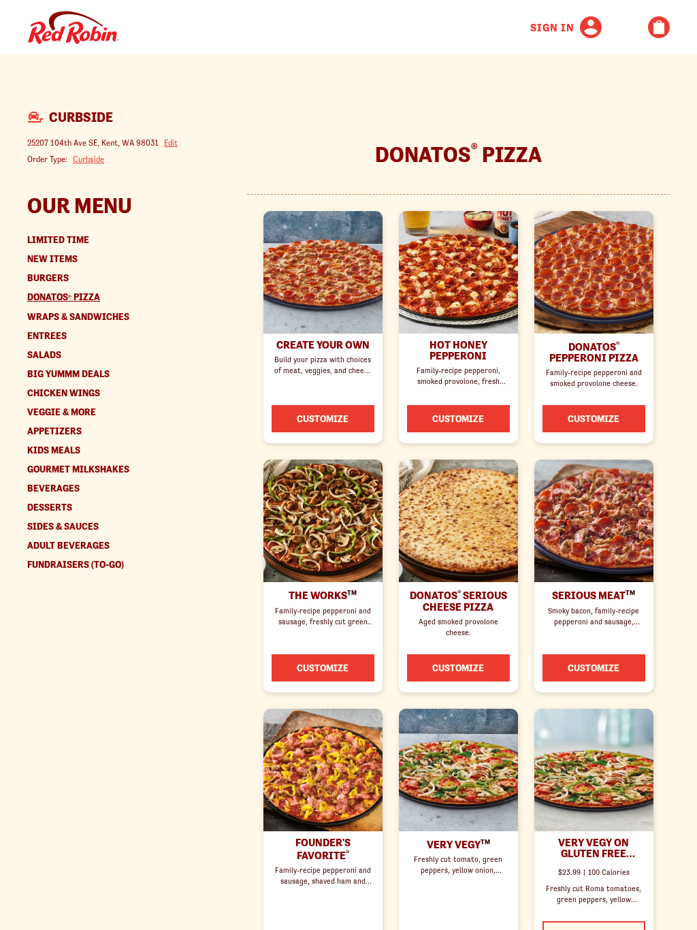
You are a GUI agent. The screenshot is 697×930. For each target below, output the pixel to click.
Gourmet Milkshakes (78, 469)
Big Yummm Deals (68, 374)
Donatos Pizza (63, 297)
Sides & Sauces (63, 526)
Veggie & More (61, 412)
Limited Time (58, 240)
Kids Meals (53, 450)
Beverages (53, 488)
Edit (171, 143)
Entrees (47, 336)
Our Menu (79, 205)
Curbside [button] (88, 159)
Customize (322, 419)
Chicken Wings (63, 393)
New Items (52, 259)
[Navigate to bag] (659, 27)
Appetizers (54, 431)
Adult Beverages (68, 545)
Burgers (48, 278)
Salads (44, 355)
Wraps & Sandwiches (78, 317)
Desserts (49, 507)
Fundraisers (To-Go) (75, 565)
